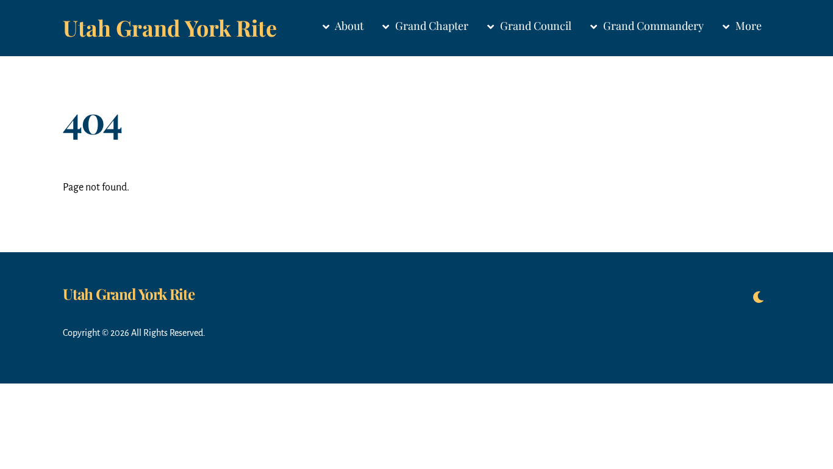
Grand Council (534, 25)
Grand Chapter (430, 25)
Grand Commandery (652, 25)
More (747, 25)
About (348, 25)
